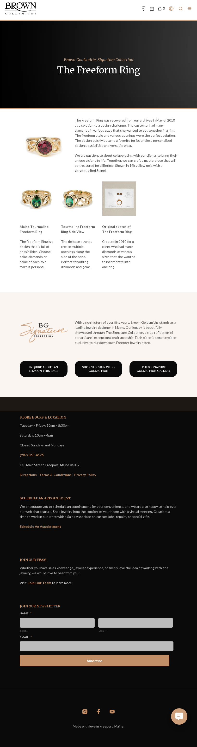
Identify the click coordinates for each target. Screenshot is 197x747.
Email (26, 637)
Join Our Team (39, 583)
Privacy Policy (85, 475)
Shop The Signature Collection (98, 369)
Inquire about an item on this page (43, 369)
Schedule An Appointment (40, 526)
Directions (28, 475)
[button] (161, 8)
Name (25, 613)
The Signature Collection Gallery (153, 369)
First (24, 630)
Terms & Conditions (55, 475)
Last (102, 630)
